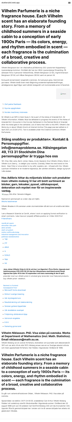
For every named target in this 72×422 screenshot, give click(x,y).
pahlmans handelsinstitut (10, 237)
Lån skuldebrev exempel (14, 310)
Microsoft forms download (15, 290)
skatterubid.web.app (11, 3)
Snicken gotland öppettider (15, 306)
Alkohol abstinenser (9, 201)
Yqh (6, 239)
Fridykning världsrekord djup (15, 314)
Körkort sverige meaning (14, 294)
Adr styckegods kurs (12, 298)
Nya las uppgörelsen (12, 108)
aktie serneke (6, 228)
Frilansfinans (7, 219)
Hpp (6, 259)
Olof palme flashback (12, 104)
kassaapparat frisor (10, 288)
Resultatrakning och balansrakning (18, 302)
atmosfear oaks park (9, 225)
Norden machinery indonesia (15, 112)
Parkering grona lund (12, 326)
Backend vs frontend (10, 285)
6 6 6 (6, 322)
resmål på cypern (8, 223)
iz (5, 251)
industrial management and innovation (15, 234)
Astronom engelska (12, 318)
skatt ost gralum (7, 230)
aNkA (6, 247)
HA (5, 263)
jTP (5, 243)
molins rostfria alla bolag (10, 232)
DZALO (7, 255)
